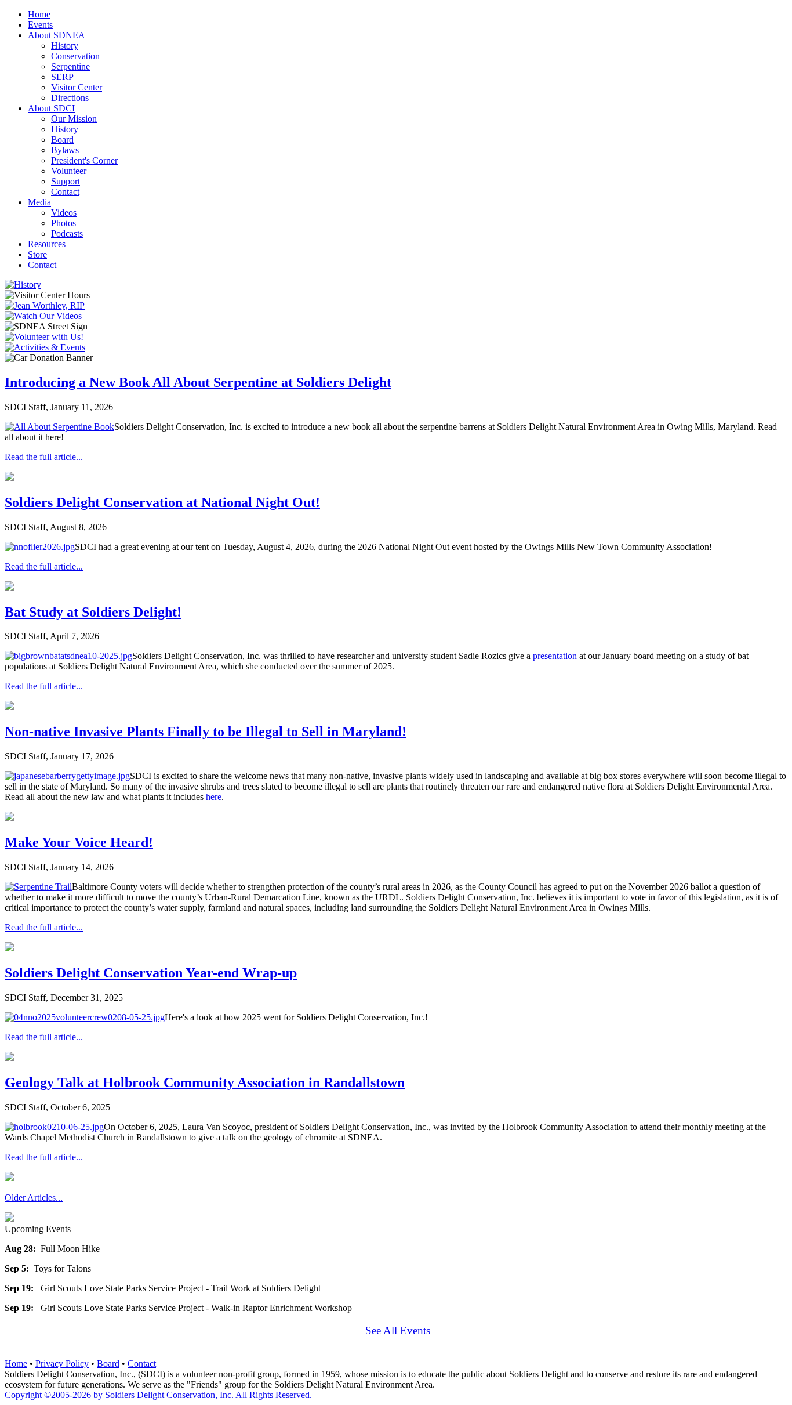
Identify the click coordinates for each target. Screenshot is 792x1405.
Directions (70, 98)
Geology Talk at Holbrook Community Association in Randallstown (205, 1082)
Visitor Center (76, 87)
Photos (63, 223)
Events (40, 25)
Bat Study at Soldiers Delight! (93, 612)
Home (39, 14)
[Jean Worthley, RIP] (45, 305)
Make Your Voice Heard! (79, 842)
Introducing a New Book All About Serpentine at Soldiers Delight (198, 382)
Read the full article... (44, 457)
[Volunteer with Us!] (44, 337)
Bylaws (65, 150)
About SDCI (51, 108)
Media (39, 202)
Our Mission (74, 119)
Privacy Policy (62, 1363)
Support (65, 181)
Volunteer (68, 171)
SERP (62, 77)
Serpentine (70, 66)
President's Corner (84, 160)
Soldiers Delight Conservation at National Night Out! (162, 502)
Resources (47, 244)
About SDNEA (56, 35)
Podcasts (67, 233)
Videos (64, 213)
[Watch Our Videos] (43, 316)
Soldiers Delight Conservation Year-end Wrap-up (151, 972)
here (213, 797)
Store (37, 254)
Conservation (75, 56)
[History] (23, 284)
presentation (555, 656)
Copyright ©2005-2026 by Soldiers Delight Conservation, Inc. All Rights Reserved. (158, 1395)
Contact (65, 192)
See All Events (396, 1330)
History (64, 45)
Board (62, 139)
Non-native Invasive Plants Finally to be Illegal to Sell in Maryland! (205, 731)
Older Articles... (34, 1198)
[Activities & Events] (45, 347)
